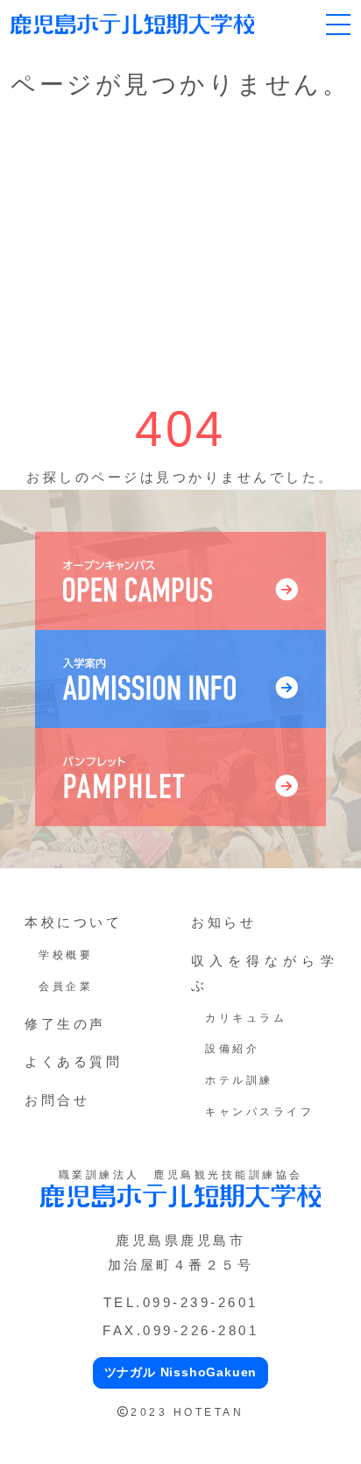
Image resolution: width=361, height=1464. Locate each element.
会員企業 (66, 986)
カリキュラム (246, 1018)
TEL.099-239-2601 (180, 1302)
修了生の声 (65, 1023)
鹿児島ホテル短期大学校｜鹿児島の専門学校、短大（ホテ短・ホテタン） (132, 24)
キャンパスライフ (259, 1112)
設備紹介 (232, 1049)
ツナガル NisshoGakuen (181, 1372)
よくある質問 (73, 1061)
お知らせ (223, 922)
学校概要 (66, 955)
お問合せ (57, 1100)
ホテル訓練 (239, 1080)
